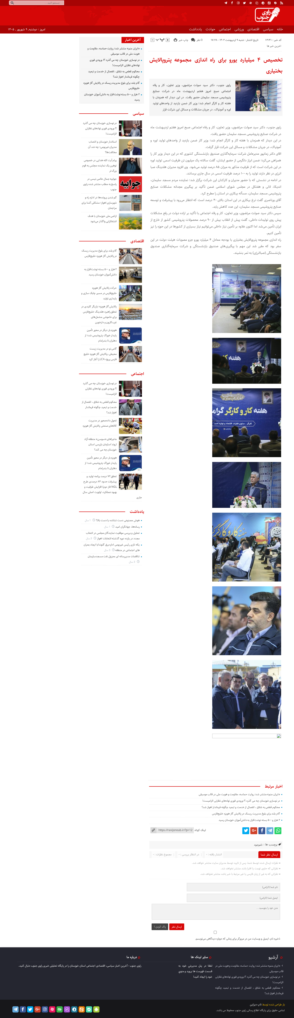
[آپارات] (251, 3)
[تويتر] (244, 3)
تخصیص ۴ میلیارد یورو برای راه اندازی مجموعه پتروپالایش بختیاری (216, 65)
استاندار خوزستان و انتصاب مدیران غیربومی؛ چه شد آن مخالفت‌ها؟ (102, 147)
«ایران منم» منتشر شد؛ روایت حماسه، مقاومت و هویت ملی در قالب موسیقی (239, 794)
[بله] (275, 3)
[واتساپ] (277, 830)
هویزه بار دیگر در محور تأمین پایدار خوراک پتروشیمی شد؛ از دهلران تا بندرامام (101, 335)
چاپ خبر (183, 40)
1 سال (88, 520)
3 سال (89, 538)
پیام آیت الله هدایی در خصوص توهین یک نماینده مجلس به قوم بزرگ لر (99, 165)
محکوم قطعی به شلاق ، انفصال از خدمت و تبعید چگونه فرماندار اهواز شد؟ (241, 807)
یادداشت (195, 29)
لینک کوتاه (200, 830)
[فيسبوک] (232, 3)
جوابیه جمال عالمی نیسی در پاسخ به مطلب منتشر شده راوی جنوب (100, 184)
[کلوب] (60, 1009)
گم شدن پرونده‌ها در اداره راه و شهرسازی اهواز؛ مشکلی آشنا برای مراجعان (99, 202)
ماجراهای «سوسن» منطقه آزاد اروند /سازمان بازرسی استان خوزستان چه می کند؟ (100, 444)
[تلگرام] (226, 3)
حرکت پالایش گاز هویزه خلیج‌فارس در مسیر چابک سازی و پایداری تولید (99, 293)
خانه (280, 29)
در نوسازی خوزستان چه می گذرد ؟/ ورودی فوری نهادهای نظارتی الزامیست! (241, 801)
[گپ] (257, 3)
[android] (96, 1009)
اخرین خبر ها (274, 46)
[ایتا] (269, 3)
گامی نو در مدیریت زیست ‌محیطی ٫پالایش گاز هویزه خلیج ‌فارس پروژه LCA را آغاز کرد (100, 354)
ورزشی (239, 29)
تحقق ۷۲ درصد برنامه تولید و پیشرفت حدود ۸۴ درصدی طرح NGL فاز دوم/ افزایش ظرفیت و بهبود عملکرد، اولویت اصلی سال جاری (112, 487)
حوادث (210, 29)
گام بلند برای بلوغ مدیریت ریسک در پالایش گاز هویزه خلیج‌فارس (246, 813)
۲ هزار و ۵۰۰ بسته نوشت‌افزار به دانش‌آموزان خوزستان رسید (249, 820)
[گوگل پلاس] (253, 830)
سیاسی (268, 29)
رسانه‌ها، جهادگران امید (127, 527)
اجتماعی (225, 29)
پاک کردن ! (160, 927)
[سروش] (263, 3)
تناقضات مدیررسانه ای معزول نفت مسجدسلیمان (114, 556)
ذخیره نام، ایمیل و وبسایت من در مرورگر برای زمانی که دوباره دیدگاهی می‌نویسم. (237, 939)
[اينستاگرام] (238, 3)
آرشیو (273, 957)
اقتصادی (253, 29)
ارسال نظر (177, 927)
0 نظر (200, 40)
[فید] (282, 3)
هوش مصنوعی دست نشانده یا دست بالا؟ (118, 520)
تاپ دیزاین (256, 1004)
